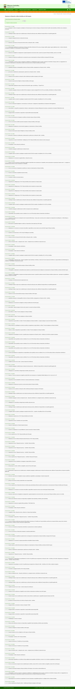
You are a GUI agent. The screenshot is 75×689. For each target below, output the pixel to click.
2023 (70, 11)
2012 (37, 11)
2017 (52, 11)
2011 (34, 11)
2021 (64, 11)
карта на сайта (67, 687)
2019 (58, 11)
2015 (46, 11)
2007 (22, 11)
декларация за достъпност (48, 687)
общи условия (41, 687)
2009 (28, 11)
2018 (55, 11)
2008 (25, 11)
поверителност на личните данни (58, 687)
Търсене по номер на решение (12, 22)
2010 (31, 11)
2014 (43, 11)
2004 (13, 11)
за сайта (36, 687)
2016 (49, 11)
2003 (10, 11)
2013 (40, 11)
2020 (61, 11)
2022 (67, 11)
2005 (16, 11)
